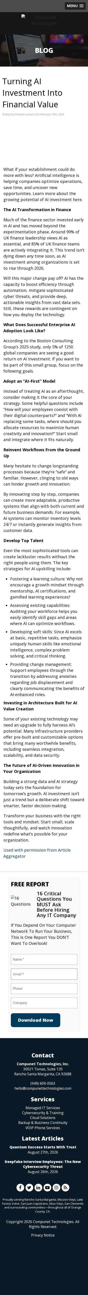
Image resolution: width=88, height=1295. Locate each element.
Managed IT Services (42, 1107)
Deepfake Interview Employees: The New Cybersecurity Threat (43, 1164)
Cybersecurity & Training (43, 1112)
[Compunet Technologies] (44, 20)
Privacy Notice (43, 1235)
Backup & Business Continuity (42, 1122)
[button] (75, 6)
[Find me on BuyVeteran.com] (43, 1257)
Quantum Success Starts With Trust (42, 1147)
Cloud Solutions (43, 1117)
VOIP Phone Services (42, 1127)
